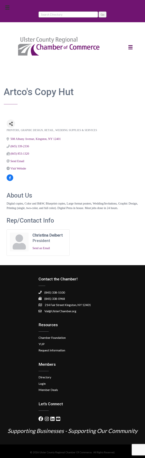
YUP (42, 344)
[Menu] (7, 7)
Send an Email (41, 248)
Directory (45, 377)
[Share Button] (11, 123)
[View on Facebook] (10, 180)
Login (42, 383)
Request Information (52, 350)
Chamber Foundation (52, 337)
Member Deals (48, 390)
